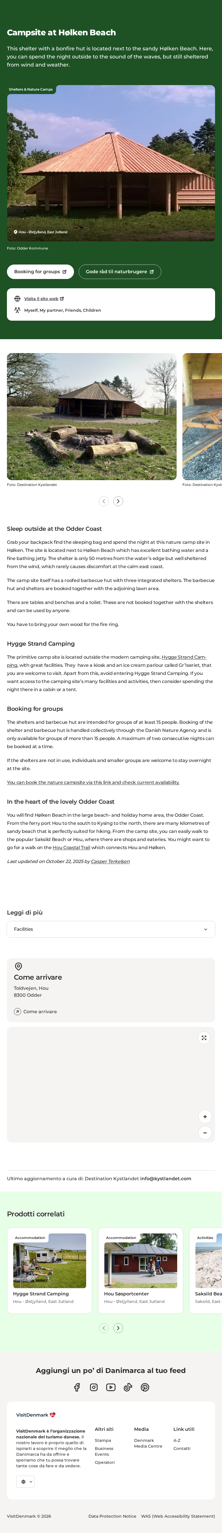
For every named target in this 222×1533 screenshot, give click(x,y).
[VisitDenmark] (36, 1415)
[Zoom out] (205, 1133)
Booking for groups (37, 271)
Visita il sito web (41, 298)
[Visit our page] (94, 1387)
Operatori (105, 1462)
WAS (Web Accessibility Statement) (178, 1516)
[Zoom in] (205, 1116)
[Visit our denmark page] (77, 1387)
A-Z (176, 1440)
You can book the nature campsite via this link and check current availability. (93, 782)
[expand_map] (204, 1037)
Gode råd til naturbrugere (116, 271)
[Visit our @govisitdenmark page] (128, 1387)
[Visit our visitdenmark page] (111, 1387)
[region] (111, 1085)
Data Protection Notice (112, 1516)
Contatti (181, 1448)
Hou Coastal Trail (71, 847)
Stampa (103, 1440)
